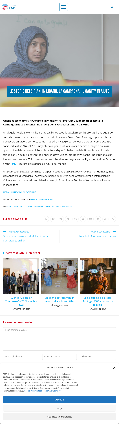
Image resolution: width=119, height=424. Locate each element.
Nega (59, 408)
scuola (63, 206)
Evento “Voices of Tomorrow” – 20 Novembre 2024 (21, 301)
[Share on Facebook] (53, 219)
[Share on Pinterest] (61, 219)
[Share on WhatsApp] (113, 219)
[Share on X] (46, 219)
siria (69, 206)
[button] (114, 367)
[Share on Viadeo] (105, 219)
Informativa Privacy (52, 391)
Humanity (38, 206)
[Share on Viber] (76, 219)
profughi (55, 206)
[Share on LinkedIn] (68, 219)
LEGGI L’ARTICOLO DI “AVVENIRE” (20, 192)
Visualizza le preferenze (59, 416)
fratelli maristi (26, 206)
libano (47, 206)
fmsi (9, 206)
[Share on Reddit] (90, 219)
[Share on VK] (83, 219)
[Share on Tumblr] (98, 219)
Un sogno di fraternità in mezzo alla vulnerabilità (59, 299)
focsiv (15, 206)
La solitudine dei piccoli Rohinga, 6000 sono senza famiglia (97, 301)
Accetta (59, 399)
